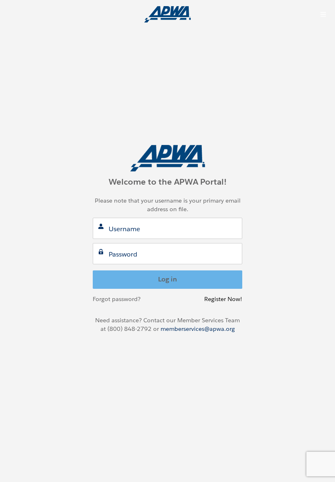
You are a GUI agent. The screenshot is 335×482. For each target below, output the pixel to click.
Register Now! (223, 299)
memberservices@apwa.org (198, 328)
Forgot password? (117, 299)
